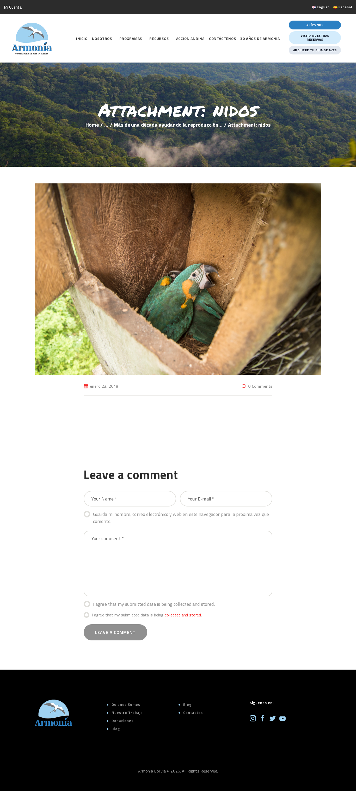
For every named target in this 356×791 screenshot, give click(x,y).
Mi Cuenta (13, 7)
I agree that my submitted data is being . (147, 615)
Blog (116, 728)
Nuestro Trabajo (127, 712)
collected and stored (183, 615)
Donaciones (122, 720)
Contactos (193, 712)
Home (92, 124)
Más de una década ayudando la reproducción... (168, 124)
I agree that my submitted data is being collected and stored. (154, 604)
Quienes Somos (126, 704)
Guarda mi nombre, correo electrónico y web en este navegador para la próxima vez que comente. (181, 518)
